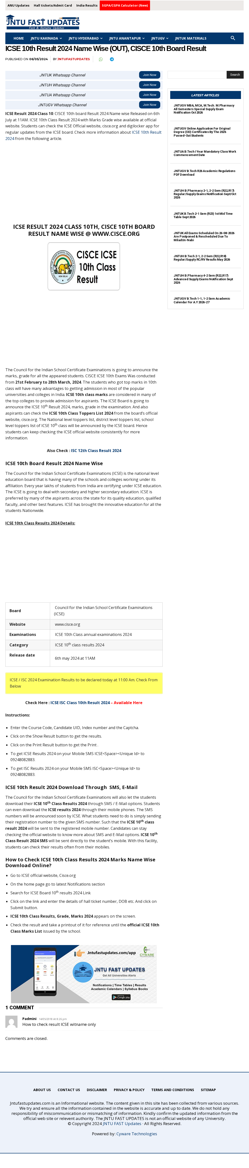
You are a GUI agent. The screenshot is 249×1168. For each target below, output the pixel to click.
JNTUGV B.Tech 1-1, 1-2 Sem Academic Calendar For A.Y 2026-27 (202, 300)
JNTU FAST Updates (122, 1123)
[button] (233, 38)
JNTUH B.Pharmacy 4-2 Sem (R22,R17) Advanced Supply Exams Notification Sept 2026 (203, 279)
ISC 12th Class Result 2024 (96, 450)
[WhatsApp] (100, 59)
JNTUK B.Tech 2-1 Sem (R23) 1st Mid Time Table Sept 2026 (203, 215)
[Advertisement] (84, 182)
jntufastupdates (73, 59)
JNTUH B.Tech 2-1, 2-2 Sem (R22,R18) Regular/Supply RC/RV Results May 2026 (202, 257)
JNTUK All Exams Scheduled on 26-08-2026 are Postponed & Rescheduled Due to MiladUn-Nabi (204, 236)
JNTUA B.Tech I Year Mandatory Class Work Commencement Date (205, 153)
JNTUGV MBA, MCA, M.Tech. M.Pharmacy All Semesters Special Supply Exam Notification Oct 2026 (204, 109)
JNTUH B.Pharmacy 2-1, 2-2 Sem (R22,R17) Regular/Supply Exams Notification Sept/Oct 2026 (205, 194)
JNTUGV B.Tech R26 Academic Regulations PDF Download (204, 172)
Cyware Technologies (136, 1133)
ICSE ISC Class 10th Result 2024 (80, 702)
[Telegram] (111, 59)
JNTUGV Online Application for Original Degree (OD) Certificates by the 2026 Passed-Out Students (202, 132)
